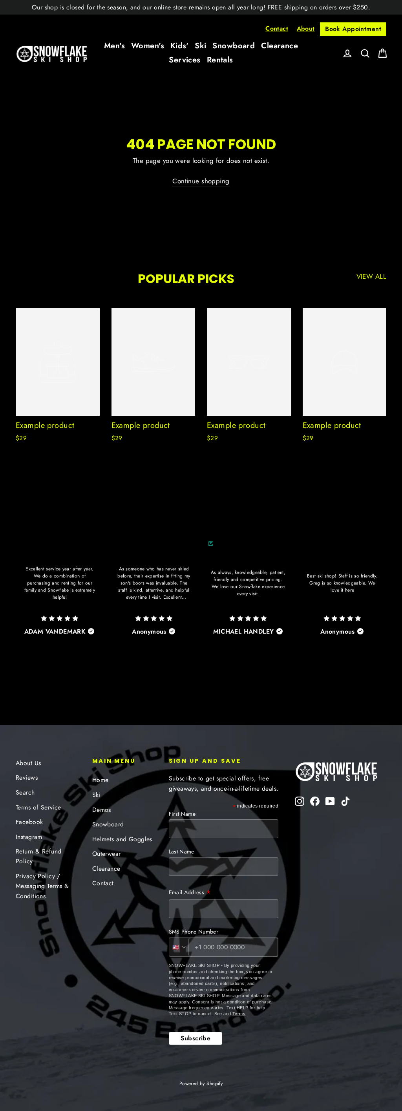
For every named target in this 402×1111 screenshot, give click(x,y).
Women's (147, 45)
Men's (114, 45)
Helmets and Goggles (122, 839)
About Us (28, 762)
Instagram (29, 836)
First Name (182, 814)
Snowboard (233, 45)
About (306, 28)
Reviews (27, 777)
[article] (60, 598)
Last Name (181, 851)
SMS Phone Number (194, 932)
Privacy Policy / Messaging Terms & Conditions (42, 886)
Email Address (190, 893)
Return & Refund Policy (38, 856)
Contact (276, 28)
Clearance (279, 45)
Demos (101, 809)
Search (25, 792)
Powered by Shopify (201, 1083)
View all (371, 276)
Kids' (179, 45)
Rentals (220, 60)
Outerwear (106, 853)
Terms (238, 1013)
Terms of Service (38, 807)
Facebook (29, 821)
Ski (200, 45)
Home (100, 779)
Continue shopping (200, 181)
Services (184, 60)
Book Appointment (353, 28)
